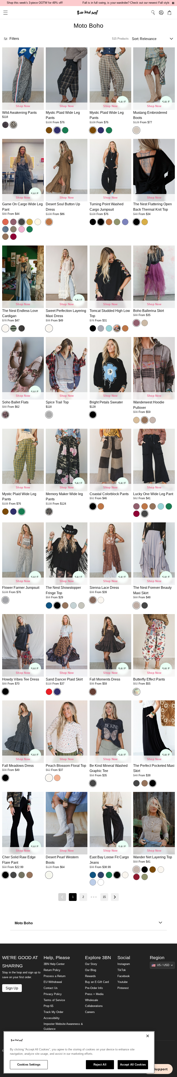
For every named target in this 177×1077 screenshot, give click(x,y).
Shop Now (23, 106)
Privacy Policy (53, 994)
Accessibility (52, 1018)
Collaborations (94, 1006)
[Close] (147, 1036)
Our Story (91, 964)
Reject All (99, 1064)
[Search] (153, 12)
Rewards (90, 976)
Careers (90, 1012)
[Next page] (115, 897)
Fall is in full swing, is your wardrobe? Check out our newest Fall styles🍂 (128, 2)
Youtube (122, 982)
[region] (79, 1052)
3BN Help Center (54, 964)
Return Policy (52, 970)
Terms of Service (54, 1000)
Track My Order (53, 1012)
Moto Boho (24, 923)
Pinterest (123, 988)
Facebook (123, 976)
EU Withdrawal (53, 982)
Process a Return (54, 976)
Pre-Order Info (94, 988)
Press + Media (94, 994)
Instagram (123, 964)
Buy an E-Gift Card (97, 982)
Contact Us (51, 988)
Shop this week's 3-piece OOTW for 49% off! (35, 2)
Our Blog (90, 970)
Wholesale (91, 1000)
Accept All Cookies (133, 1064)
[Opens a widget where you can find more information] (158, 1069)
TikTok (121, 970)
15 (104, 897)
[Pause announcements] (173, 3)
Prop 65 (48, 1006)
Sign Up (12, 988)
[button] (4, 12)
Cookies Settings (28, 1064)
